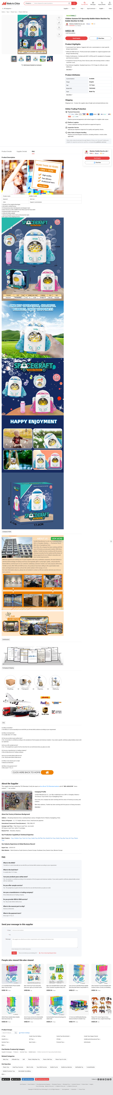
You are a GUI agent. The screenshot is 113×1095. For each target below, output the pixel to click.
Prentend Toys (60, 1042)
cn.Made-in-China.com (72, 1086)
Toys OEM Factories (42, 1067)
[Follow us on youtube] (106, 1079)
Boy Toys (65, 838)
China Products (31, 1084)
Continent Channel (76, 1084)
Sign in (109, 4)
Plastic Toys (14, 12)
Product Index (85, 1084)
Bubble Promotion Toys (9, 1071)
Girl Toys (71, 838)
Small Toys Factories (18, 1067)
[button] (69, 3)
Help (82, 8)
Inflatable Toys (15, 1059)
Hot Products (23, 1084)
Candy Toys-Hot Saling (35, 1036)
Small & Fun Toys (50, 838)
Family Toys (59, 838)
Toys (8, 12)
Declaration (73, 1089)
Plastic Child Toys (23, 12)
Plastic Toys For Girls (61, 1059)
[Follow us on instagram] (103, 1079)
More (3, 1074)
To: (10, 934)
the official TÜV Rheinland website (49, 786)
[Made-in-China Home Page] (11, 3)
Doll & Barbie (87, 1042)
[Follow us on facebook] (98, 1079)
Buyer (73, 8)
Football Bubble (91, 1067)
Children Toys (18, 838)
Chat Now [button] (101, 38)
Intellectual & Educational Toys (92, 1039)
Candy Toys (34, 838)
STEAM (58, 1039)
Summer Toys (5, 1042)
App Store (5, 1079)
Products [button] (28, 3)
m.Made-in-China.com (60, 1086)
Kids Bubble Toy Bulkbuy (24, 1071)
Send (14, 953)
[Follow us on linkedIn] (110, 1079)
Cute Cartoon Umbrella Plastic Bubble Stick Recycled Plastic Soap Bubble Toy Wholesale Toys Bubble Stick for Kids (79, 987)
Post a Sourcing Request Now (47, 953)
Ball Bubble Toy (79, 1067)
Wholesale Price (66, 1084)
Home (3, 12)
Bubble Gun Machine (66, 1067)
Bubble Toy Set (54, 1067)
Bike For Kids (30, 1067)
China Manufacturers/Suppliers (43, 1084)
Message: (8, 939)
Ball (24, 1059)
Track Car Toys (26, 838)
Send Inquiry (76, 38)
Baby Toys (5, 1059)
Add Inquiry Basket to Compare (32, 65)
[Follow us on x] (101, 1079)
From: (9, 930)
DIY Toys (31, 1039)
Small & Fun (5, 1039)
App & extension (91, 8)
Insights (91, 1084)
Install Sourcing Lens (43, 1079)
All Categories (7, 8)
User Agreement (65, 1089)
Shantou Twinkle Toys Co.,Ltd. (77, 24)
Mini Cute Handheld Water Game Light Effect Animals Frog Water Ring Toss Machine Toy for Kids (56, 987)
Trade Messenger (28, 1079)
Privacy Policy (82, 1089)
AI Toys (3, 1036)
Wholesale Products (56, 1084)
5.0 (92, 153)
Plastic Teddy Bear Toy (34, 1059)
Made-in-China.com (49, 1086)
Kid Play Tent (41, 838)
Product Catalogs (25, 1033)
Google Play (16, 1079)
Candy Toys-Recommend (62, 1036)
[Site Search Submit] (74, 3)
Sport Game (32, 1042)
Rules (110, 8)
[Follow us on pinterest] (108, 1079)
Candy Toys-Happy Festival (91, 1036)
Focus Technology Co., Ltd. (45, 1089)
